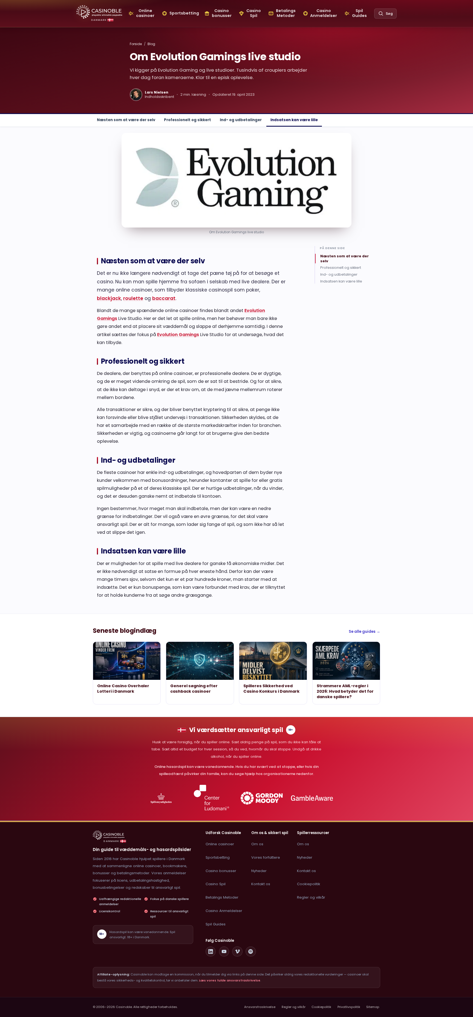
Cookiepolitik (308, 884)
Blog (151, 44)
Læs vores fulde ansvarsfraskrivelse (229, 980)
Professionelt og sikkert (187, 120)
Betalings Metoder (222, 897)
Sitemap (372, 1007)
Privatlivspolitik (349, 1007)
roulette (133, 298)
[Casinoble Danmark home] (109, 835)
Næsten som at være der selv (126, 120)
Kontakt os (260, 884)
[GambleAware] (312, 798)
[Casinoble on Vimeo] (237, 951)
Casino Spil (216, 884)
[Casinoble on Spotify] (251, 951)
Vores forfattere (265, 857)
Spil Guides (216, 924)
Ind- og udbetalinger (241, 120)
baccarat (163, 298)
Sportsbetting (218, 857)
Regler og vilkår (311, 897)
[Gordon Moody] (262, 798)
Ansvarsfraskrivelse (259, 1007)
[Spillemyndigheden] (161, 798)
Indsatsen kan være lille (294, 120)
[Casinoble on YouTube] (224, 951)
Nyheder (259, 870)
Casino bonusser (221, 870)
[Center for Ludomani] (211, 798)
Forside (136, 44)
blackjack (109, 298)
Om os (257, 844)
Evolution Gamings (178, 334)
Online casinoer (220, 844)
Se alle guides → (364, 631)
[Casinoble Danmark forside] (99, 12)
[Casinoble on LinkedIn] (211, 951)
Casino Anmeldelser (224, 910)
